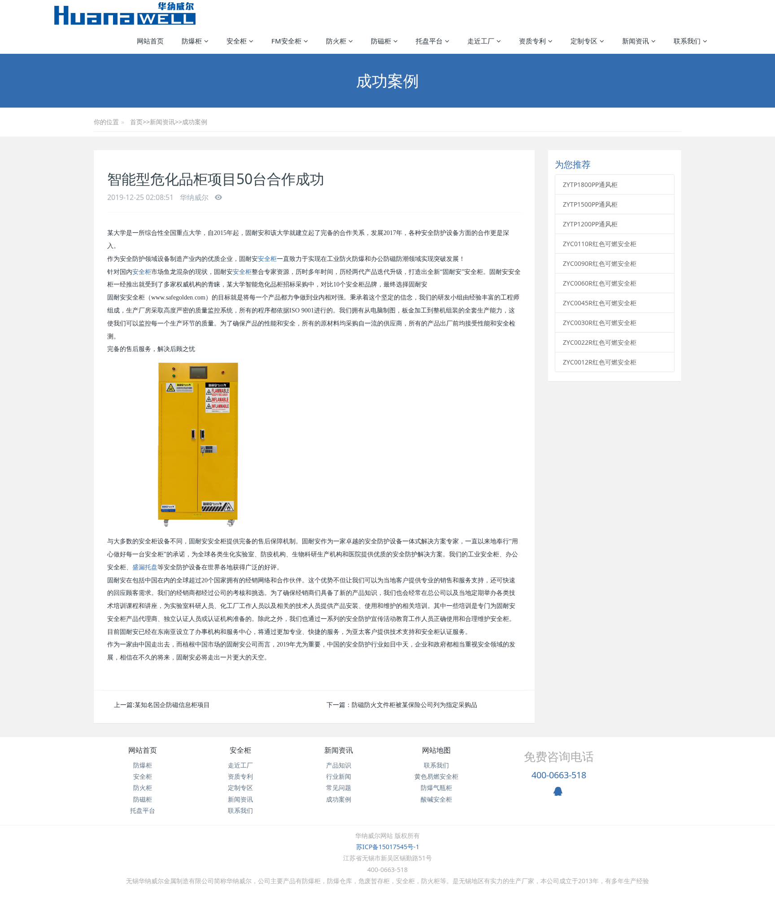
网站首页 (150, 40)
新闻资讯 (162, 121)
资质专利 (240, 776)
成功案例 (194, 121)
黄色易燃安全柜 (436, 776)
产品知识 (338, 765)
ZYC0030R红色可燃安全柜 (599, 322)
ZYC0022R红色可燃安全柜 (599, 342)
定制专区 (240, 787)
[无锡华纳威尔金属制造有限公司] (125, 13)
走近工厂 (240, 765)
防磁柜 (142, 799)
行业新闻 (338, 776)
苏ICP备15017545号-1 (387, 846)
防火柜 (142, 787)
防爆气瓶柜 (436, 787)
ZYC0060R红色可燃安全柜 (599, 283)
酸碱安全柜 (436, 799)
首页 (136, 121)
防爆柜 (142, 765)
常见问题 (338, 787)
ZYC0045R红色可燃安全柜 (599, 303)
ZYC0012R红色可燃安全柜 (599, 362)
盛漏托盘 (144, 567)
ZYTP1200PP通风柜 (590, 224)
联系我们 (240, 810)
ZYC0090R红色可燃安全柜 (599, 263)
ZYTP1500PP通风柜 (590, 204)
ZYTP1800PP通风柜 (590, 184)
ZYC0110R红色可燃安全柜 (599, 243)
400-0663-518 (558, 775)
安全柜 (267, 259)
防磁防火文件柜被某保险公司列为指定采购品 (414, 704)
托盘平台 (142, 810)
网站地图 (436, 750)
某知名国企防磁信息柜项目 (172, 704)
